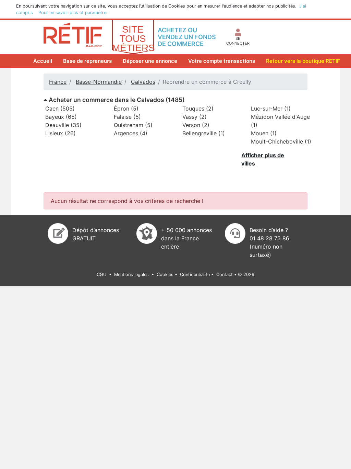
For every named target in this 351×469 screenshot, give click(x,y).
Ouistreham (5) (133, 125)
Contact (224, 274)
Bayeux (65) (61, 116)
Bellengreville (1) (203, 133)
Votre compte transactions (221, 61)
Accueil (44, 60)
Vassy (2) (194, 116)
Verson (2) (195, 125)
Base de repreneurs (87, 61)
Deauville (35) (63, 125)
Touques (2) (198, 108)
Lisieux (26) (60, 133)
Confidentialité (195, 274)
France (57, 81)
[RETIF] (73, 34)
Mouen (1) (264, 133)
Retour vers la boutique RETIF (303, 61)
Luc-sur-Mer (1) (271, 108)
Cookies (165, 274)
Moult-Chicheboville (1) (281, 141)
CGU (102, 274)
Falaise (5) (127, 116)
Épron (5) (126, 108)
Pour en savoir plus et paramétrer (73, 12)
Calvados (143, 81)
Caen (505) (60, 108)
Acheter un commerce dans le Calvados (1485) (116, 99)
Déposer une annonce (150, 61)
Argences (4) (130, 133)
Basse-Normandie (99, 81)
